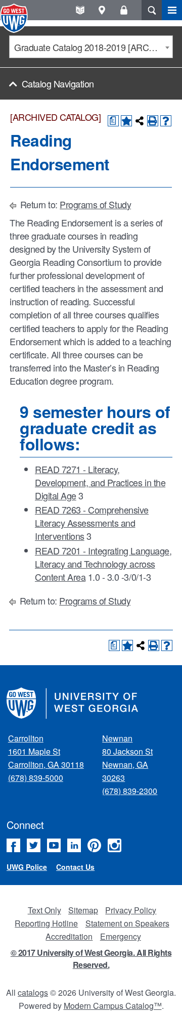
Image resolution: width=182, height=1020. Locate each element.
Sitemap (83, 910)
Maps (102, 10)
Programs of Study (95, 204)
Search (152, 10)
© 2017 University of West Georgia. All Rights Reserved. (91, 958)
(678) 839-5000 (35, 777)
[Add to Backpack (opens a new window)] (126, 120)
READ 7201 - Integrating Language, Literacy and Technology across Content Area (103, 563)
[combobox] (91, 46)
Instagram (114, 845)
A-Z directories (80, 10)
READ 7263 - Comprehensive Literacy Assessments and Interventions (92, 522)
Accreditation (69, 936)
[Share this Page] (139, 120)
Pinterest (94, 845)
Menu (172, 10)
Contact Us (75, 867)
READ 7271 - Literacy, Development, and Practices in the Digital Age (100, 482)
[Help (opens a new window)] (165, 120)
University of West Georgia (15, 18)
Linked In (74, 845)
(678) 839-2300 (129, 791)
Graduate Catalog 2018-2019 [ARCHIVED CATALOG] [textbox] (93, 47)
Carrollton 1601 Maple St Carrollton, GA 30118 (46, 751)
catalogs (33, 992)
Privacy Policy (130, 910)
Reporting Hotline (46, 923)
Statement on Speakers (127, 923)
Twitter (33, 845)
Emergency (120, 936)
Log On (123, 10)
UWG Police (27, 867)
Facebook (13, 845)
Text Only (44, 910)
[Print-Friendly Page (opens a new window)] (152, 120)
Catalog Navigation (58, 83)
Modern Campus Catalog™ (113, 1005)
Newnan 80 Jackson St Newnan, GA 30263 (127, 757)
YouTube (54, 845)
